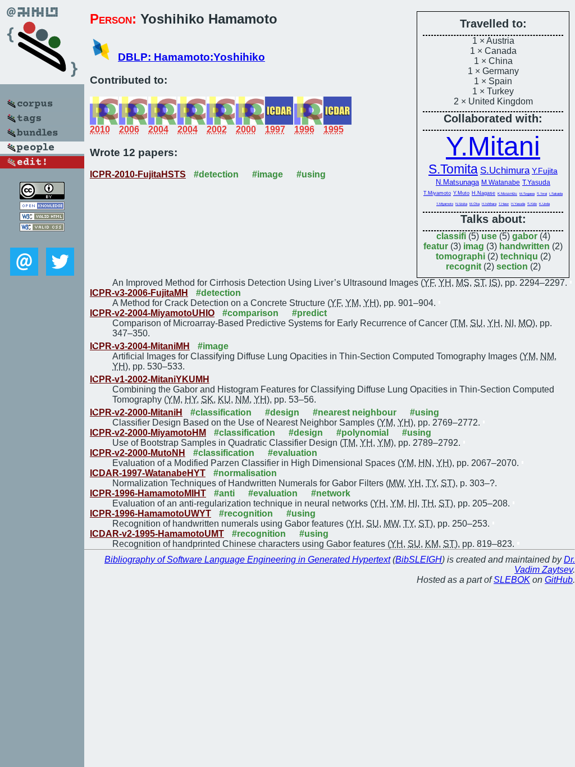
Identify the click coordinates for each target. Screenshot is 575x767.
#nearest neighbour (354, 412)
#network (330, 493)
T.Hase (504, 204)
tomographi (460, 256)
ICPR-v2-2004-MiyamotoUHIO (152, 313)
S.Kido (532, 204)
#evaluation (292, 453)
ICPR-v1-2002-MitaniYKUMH (149, 379)
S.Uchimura (505, 170)
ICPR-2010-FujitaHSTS (138, 174)
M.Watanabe (500, 182)
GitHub (559, 580)
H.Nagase (483, 193)
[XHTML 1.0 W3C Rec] (42, 217)
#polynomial (362, 432)
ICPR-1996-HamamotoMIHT (148, 493)
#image (267, 174)
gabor (524, 236)
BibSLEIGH (418, 559)
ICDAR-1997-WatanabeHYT (148, 473)
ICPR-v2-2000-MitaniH (136, 412)
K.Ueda (544, 204)
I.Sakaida (556, 193)
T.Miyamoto (437, 193)
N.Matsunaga (457, 182)
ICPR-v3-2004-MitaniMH (140, 346)
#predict (309, 313)
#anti (224, 493)
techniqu (519, 256)
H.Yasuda (518, 204)
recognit (463, 266)
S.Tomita (453, 169)
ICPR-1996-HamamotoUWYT (150, 513)
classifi (451, 236)
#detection (216, 174)
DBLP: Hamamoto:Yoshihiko (191, 57)
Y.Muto (461, 193)
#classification (221, 412)
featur (435, 246)
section (512, 266)
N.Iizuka (461, 204)
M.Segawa (527, 193)
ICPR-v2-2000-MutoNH (137, 453)
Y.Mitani (493, 146)
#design (282, 412)
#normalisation (245, 473)
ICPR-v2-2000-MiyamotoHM (148, 432)
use (489, 236)
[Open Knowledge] (42, 207)
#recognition (246, 513)
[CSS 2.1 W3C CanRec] (42, 239)
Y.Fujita (545, 171)
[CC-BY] (42, 196)
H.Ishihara (489, 204)
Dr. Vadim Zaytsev (544, 564)
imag (473, 246)
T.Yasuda (536, 182)
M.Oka (474, 204)
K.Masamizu (507, 193)
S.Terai (542, 193)
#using (311, 174)
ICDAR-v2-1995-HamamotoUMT (157, 533)
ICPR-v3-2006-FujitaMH (139, 293)
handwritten (524, 246)
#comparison (250, 313)
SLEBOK (512, 580)
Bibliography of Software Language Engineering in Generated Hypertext (247, 559)
